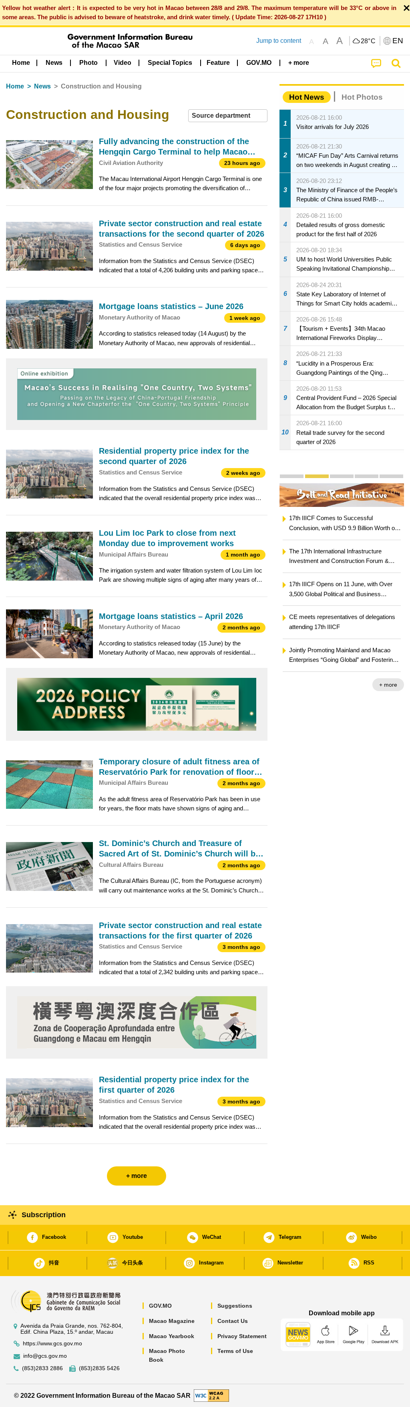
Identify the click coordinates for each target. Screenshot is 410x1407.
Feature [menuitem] (218, 62)
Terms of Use (235, 1351)
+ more (279, 684)
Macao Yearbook (171, 1336)
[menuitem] (54, 62)
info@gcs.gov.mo (45, 1356)
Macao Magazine (172, 1321)
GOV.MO (160, 1305)
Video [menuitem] (122, 62)
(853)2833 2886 (42, 1368)
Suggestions (234, 1305)
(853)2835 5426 (99, 1368)
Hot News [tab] (306, 97)
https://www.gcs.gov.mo (52, 1344)
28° (368, 41)
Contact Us (232, 1321)
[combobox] (228, 116)
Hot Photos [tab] (362, 97)
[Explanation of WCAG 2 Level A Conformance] (211, 1395)
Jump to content (278, 40)
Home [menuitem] (21, 62)
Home (15, 86)
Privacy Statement (242, 1336)
